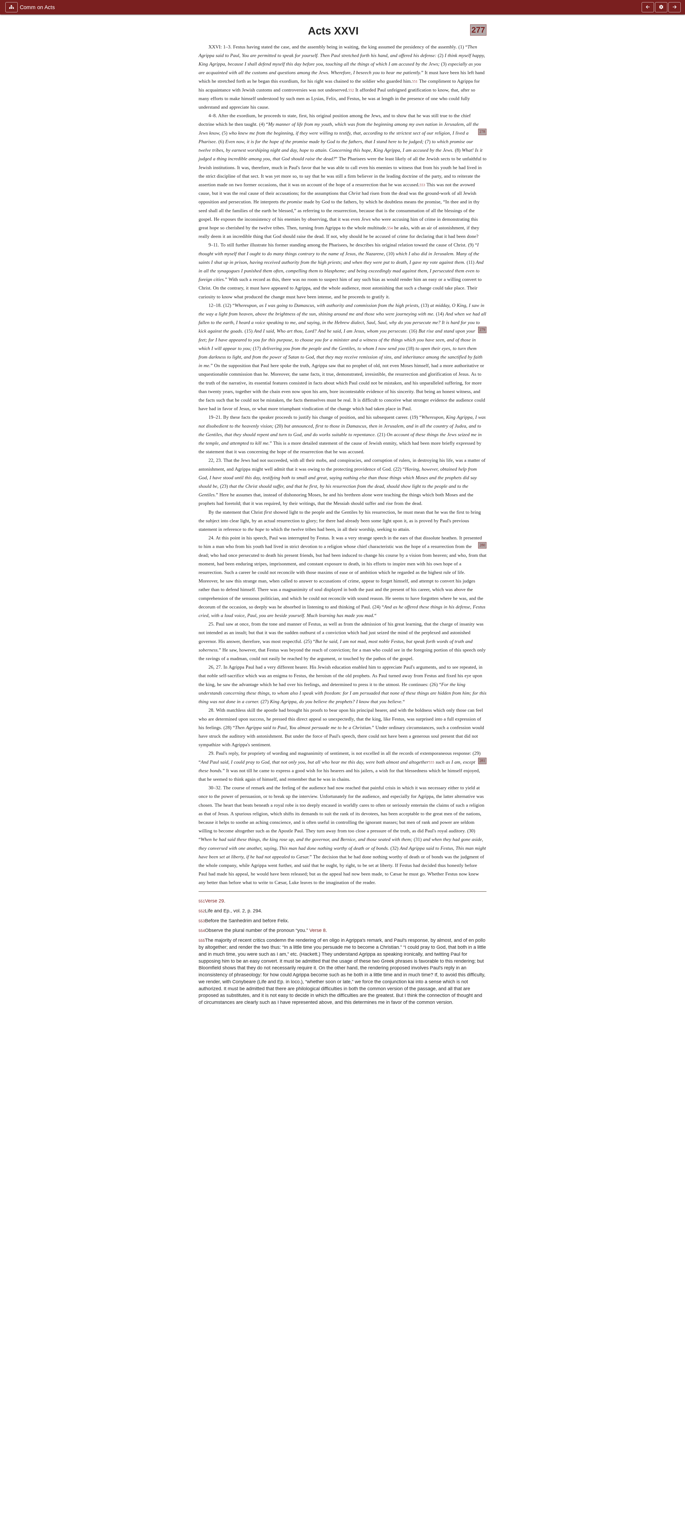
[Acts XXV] (648, 7)
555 (431, 762)
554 (390, 228)
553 (422, 185)
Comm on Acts (37, 7)
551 (415, 81)
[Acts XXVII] (674, 7)
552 (351, 90)
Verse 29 (214, 901)
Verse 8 (317, 930)
